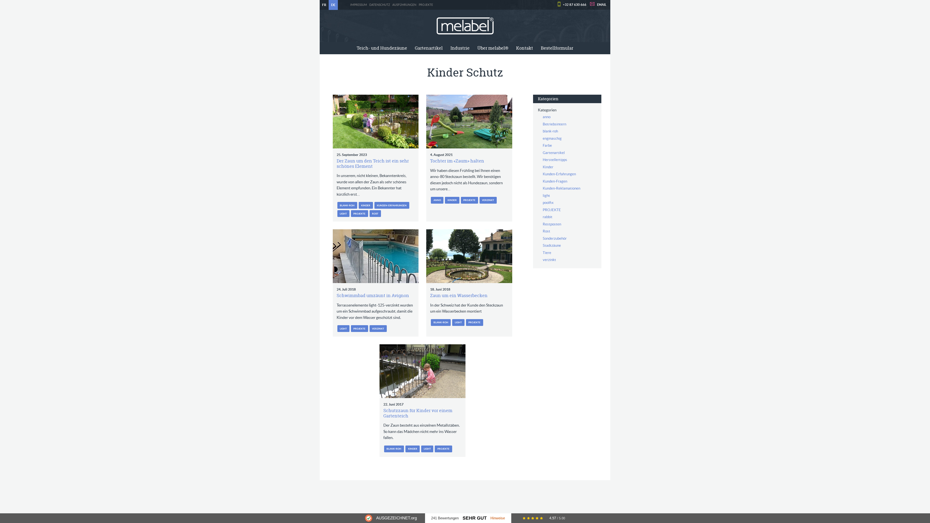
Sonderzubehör (555, 238)
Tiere (547, 253)
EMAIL (601, 5)
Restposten (552, 224)
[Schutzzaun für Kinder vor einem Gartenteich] (422, 371)
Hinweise (497, 518)
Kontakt (524, 48)
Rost (375, 213)
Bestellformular (557, 48)
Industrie (460, 48)
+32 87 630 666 (574, 5)
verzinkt (488, 200)
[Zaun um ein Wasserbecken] (469, 256)
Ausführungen (404, 4)
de (333, 5)
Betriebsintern (554, 124)
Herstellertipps (555, 160)
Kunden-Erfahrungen (392, 205)
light (343, 213)
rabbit (547, 217)
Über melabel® (492, 48)
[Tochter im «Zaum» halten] (469, 121)
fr (324, 5)
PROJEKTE (426, 4)
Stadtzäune (552, 245)
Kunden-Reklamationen (561, 188)
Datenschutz (379, 4)
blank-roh (347, 205)
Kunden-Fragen (555, 181)
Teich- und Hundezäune (382, 48)
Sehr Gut (475, 518)
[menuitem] (382, 48)
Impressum (358, 4)
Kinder (365, 205)
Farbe (547, 145)
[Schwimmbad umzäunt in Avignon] (376, 256)
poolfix (548, 202)
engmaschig (552, 138)
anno (437, 200)
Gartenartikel (429, 48)
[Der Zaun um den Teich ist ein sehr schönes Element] (376, 121)
